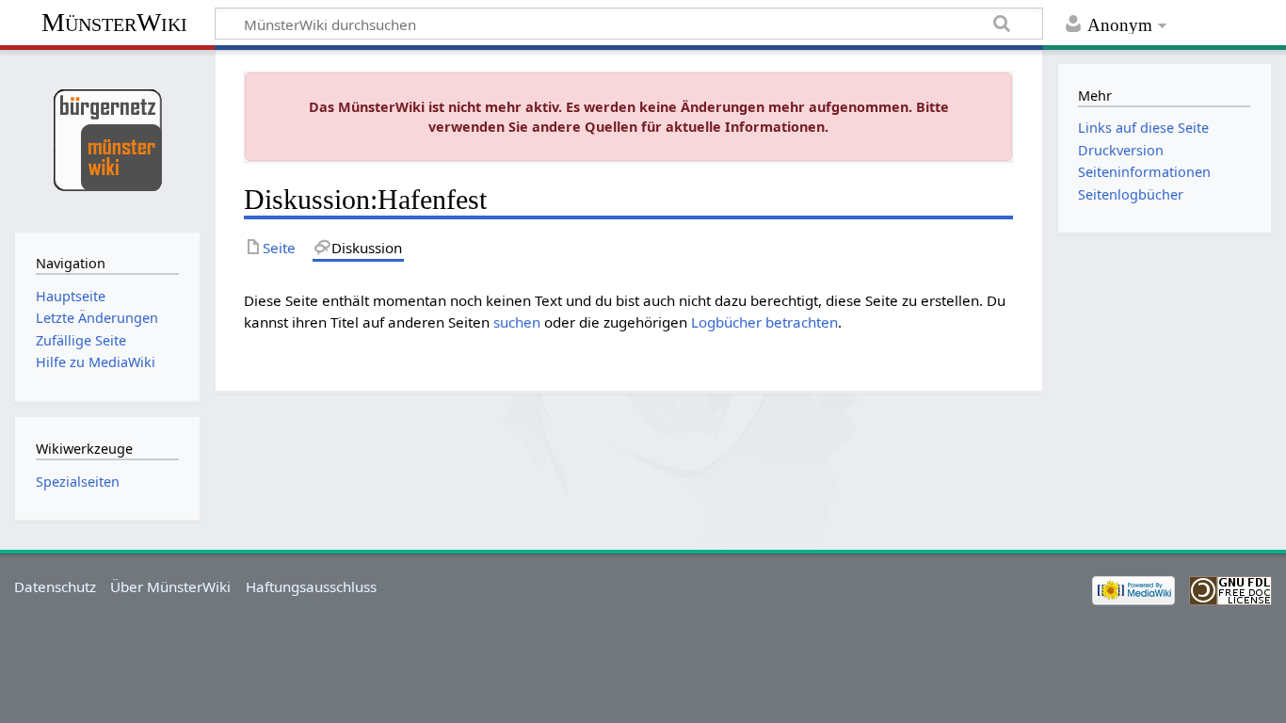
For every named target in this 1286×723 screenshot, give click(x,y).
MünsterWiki (114, 22)
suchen (516, 322)
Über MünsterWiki (170, 586)
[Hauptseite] (106, 138)
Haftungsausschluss (311, 586)
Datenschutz (55, 586)
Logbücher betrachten (764, 322)
